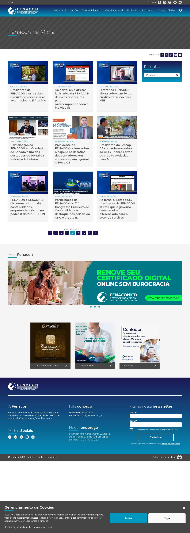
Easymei (128, 365)
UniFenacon (147, 10)
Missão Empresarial (113, 10)
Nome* (133, 412)
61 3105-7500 (86, 412)
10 (84, 232)
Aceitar (128, 518)
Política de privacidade (16, 527)
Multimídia (132, 10)
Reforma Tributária (91, 10)
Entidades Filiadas (166, 10)
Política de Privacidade (50, 517)
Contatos (152, 2)
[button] (184, 507)
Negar (167, 518)
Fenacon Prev (86, 365)
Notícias (74, 10)
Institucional (60, 10)
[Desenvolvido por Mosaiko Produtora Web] (179, 457)
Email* (133, 421)
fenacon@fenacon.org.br (90, 415)
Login (10, 2)
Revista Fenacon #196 (46, 365)
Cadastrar (156, 437)
